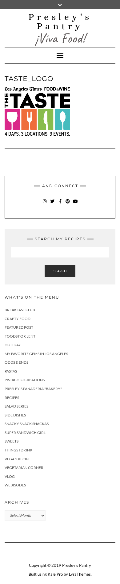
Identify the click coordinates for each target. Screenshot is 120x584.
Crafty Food (17, 318)
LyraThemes (80, 574)
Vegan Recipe (17, 459)
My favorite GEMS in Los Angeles (36, 353)
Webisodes (15, 485)
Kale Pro (55, 574)
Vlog (10, 476)
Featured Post (19, 327)
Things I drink (18, 450)
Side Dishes (15, 415)
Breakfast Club (20, 309)
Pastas (11, 371)
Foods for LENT (20, 336)
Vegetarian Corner (24, 467)
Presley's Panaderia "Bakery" (33, 388)
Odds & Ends (16, 362)
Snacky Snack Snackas (27, 423)
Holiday (13, 344)
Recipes (12, 397)
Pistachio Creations (25, 379)
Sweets (11, 441)
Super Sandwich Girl (25, 432)
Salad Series (16, 406)
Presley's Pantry (60, 21)
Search (60, 271)
